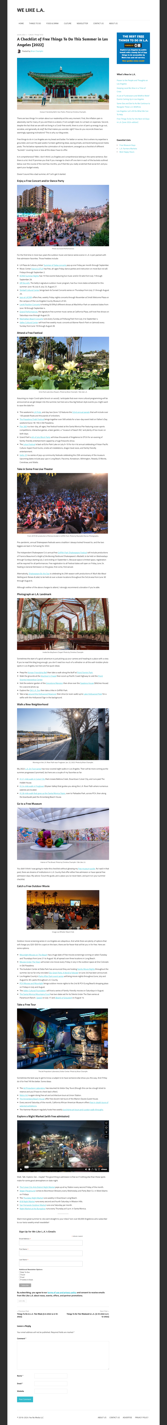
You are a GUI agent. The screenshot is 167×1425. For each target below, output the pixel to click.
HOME (21, 23)
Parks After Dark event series (51, 976)
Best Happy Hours (127, 151)
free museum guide (86, 868)
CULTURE (67, 23)
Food (22, 1277)
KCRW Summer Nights (29, 275)
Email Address (25, 1239)
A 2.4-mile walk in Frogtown (32, 786)
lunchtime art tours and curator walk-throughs (83, 1109)
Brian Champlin (37, 51)
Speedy (39, 997)
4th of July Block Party (40, 437)
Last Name (23, 1260)
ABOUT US (113, 23)
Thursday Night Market (33, 1197)
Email (20, 1383)
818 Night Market (27, 1201)
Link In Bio (22, 1301)
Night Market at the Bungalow (33, 1208)
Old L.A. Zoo (35, 690)
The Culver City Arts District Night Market (37, 1187)
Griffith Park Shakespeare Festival (72, 552)
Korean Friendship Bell (37, 672)
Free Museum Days (127, 145)
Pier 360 (23, 426)
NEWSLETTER (82, 23)
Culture (31, 34)
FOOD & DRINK (52, 23)
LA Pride (37, 412)
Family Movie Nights (86, 969)
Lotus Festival (29, 444)
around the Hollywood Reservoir (42, 694)
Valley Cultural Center (29, 322)
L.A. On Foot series (33, 768)
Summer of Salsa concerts (55, 265)
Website (20, 1391)
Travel (23, 1275)
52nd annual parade (81, 412)
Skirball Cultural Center (30, 290)
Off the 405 (25, 283)
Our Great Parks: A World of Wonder (63, 972)
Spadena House (87, 683)
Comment (21, 1338)
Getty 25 (23, 455)
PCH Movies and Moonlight (31, 983)
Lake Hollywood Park (93, 694)
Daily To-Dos (25, 1272)
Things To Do (39, 34)
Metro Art (24, 1095)
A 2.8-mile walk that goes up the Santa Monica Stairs (42, 793)
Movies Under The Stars (30, 961)
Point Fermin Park (85, 672)
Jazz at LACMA (26, 297)
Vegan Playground (27, 1190)
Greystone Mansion (54, 683)
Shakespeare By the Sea (39, 573)
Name (20, 1375)
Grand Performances (28, 311)
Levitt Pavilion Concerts (30, 304)
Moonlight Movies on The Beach (33, 954)
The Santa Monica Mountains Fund (35, 994)
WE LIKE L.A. (31, 10)
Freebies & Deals (27, 1280)
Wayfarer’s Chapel (48, 676)
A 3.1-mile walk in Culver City (32, 779)
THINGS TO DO (35, 23)
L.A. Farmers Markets (128, 148)
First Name (23, 1249)
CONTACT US (98, 23)
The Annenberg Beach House (32, 1098)
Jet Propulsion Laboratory (34, 1088)
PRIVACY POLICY (141, 1417)
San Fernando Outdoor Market (33, 1205)
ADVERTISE (127, 1417)
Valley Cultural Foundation (34, 990)
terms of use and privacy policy (62, 1292)
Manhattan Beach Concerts (31, 318)
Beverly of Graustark (63, 997)
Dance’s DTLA (37, 268)
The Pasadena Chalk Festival (32, 419)
